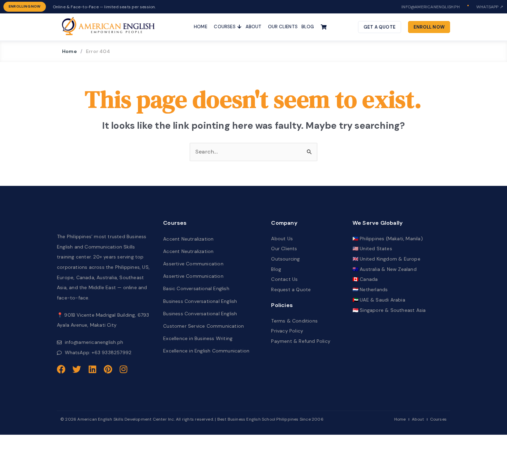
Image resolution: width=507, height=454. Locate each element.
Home (69, 51)
